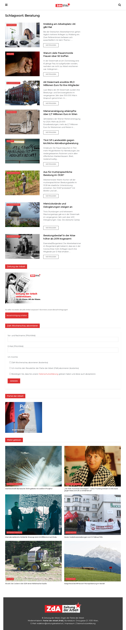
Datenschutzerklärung (48, 374)
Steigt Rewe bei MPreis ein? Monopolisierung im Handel (84, 583)
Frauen (10, 54)
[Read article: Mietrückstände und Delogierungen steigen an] (22, 214)
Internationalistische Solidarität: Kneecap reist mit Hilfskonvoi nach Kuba (31, 537)
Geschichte (71, 532)
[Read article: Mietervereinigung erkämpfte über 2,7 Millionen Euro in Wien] (22, 122)
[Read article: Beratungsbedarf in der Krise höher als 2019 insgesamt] (22, 246)
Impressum (70, 623)
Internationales (14, 484)
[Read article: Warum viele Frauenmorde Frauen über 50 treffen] (22, 64)
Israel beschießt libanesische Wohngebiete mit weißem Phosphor (28, 489)
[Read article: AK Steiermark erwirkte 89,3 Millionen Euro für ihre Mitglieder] (22, 93)
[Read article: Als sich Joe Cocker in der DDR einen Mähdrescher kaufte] (33, 561)
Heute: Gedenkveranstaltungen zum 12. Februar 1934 (83, 537)
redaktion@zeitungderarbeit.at (50, 623)
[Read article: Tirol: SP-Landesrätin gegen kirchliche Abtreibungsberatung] (22, 151)
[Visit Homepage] (63, 5)
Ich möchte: (13, 357)
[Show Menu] (6, 5)
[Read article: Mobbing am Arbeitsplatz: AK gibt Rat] (22, 35)
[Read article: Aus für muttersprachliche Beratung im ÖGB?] (22, 183)
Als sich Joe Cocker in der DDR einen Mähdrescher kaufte (26, 583)
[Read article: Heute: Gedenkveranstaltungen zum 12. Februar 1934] (92, 514)
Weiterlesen (52, 45)
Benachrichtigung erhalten (17, 315)
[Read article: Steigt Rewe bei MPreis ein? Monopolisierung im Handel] (92, 561)
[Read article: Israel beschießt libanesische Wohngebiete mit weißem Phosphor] (33, 466)
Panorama (11, 25)
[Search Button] (119, 5)
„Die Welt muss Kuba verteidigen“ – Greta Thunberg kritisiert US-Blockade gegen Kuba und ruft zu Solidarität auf (91, 490)
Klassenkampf (13, 83)
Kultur (10, 579)
